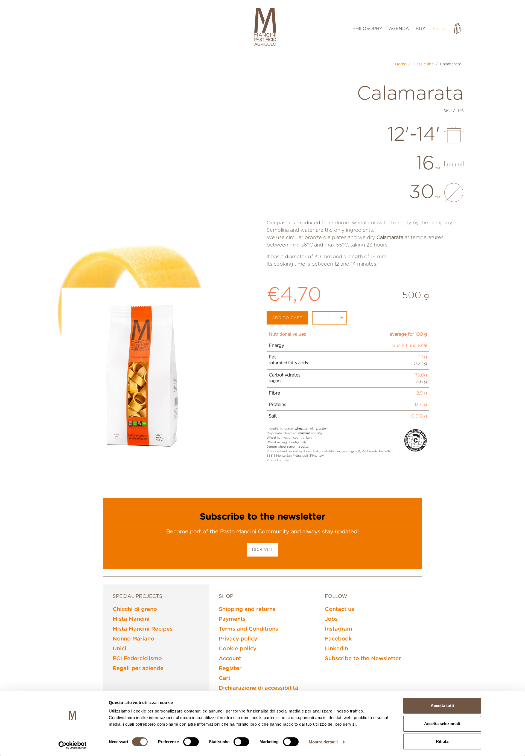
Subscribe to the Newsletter (363, 658)
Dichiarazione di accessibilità (258, 688)
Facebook (338, 639)
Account (230, 658)
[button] (439, 28)
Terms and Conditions (248, 629)
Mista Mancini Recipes (143, 629)
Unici (119, 648)
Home (400, 64)
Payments (232, 619)
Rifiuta (442, 741)
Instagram (338, 629)
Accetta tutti (442, 705)
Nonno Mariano (133, 639)
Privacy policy (238, 639)
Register (230, 668)
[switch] (191, 741)
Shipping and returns (247, 609)
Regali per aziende (138, 668)
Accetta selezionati (442, 723)
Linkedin (336, 648)
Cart (225, 678)
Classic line (423, 64)
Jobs (331, 619)
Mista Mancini (131, 619)
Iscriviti (262, 550)
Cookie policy (237, 648)
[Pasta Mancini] (265, 27)
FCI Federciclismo (137, 658)
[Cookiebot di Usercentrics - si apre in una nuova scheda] (73, 745)
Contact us (339, 609)
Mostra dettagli (323, 742)
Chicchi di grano (135, 609)
